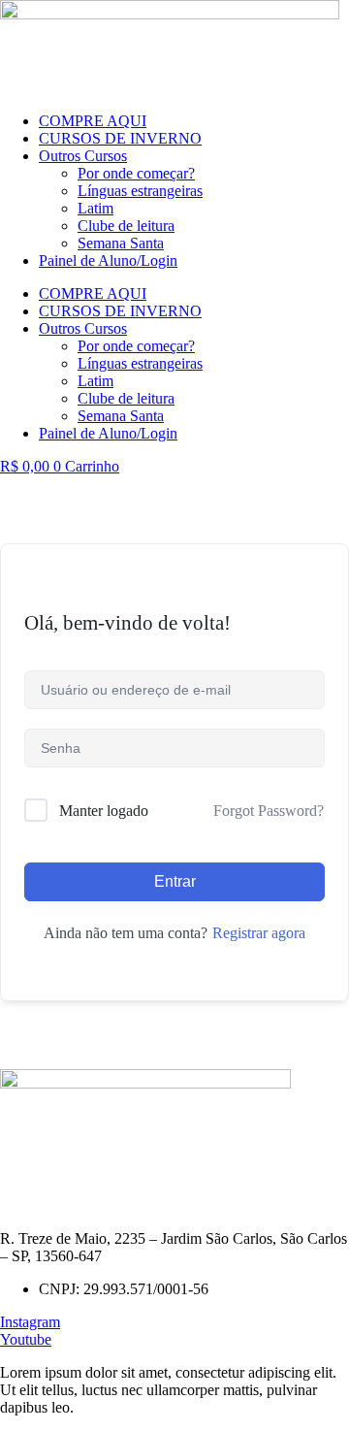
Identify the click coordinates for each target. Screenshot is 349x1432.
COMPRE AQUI (92, 121)
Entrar (175, 881)
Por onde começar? (136, 173)
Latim (95, 208)
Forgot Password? (268, 810)
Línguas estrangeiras (140, 190)
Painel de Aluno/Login (108, 260)
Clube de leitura (126, 225)
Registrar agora (258, 933)
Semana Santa (121, 243)
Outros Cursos (83, 155)
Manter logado (103, 810)
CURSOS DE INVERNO (120, 138)
